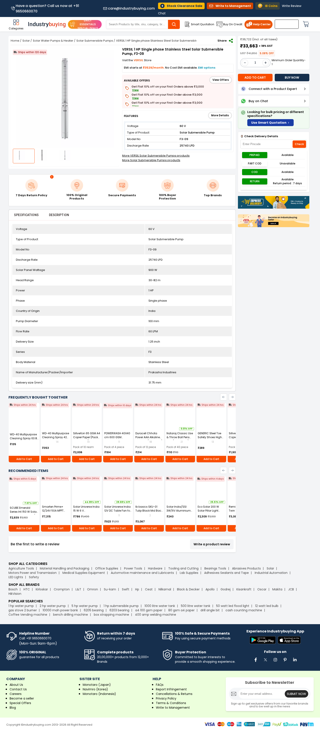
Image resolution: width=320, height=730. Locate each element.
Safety (34, 577)
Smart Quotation (202, 24)
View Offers (220, 80)
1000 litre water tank (160, 606)
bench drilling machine (70, 614)
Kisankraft (243, 589)
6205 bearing (94, 610)
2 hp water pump (53, 606)
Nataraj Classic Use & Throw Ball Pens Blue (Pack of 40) (180, 437)
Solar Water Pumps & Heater (53, 41)
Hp (137, 589)
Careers (16, 694)
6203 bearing (119, 610)
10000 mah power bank (60, 610)
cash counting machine (244, 610)
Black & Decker (188, 589)
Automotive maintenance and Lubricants (142, 573)
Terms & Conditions (171, 703)
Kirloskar (42, 589)
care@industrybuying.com (131, 8)
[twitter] (265, 662)
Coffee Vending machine (27, 614)
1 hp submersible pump (121, 606)
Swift (125, 589)
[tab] (26, 215)
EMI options (206, 67)
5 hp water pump (85, 606)
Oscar (261, 589)
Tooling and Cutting (183, 568)
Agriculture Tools (21, 568)
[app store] (289, 640)
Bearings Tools (215, 568)
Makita (277, 589)
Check (299, 144)
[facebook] (255, 662)
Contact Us (18, 689)
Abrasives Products (246, 568)
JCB (291, 589)
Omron (92, 589)
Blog (13, 707)
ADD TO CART (255, 77)
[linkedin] (294, 662)
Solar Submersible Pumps (94, 41)
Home (15, 41)
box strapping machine (111, 614)
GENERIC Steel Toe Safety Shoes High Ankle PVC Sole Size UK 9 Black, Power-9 (210, 439)
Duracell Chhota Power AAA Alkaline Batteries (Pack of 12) (148, 437)
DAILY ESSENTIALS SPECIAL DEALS (87, 24)
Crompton (62, 589)
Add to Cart (24, 459)
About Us (16, 685)
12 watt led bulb (266, 606)
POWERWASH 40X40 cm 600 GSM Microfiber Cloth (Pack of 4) (117, 439)
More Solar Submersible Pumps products (151, 160)
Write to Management (173, 707)
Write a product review (212, 544)
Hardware (155, 568)
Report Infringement (171, 689)
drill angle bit (210, 610)
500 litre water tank (195, 606)
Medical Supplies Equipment (83, 573)
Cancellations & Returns (174, 694)
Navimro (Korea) (95, 689)
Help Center (262, 24)
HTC (27, 589)
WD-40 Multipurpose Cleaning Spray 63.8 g (23, 438)
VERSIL (139, 60)
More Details (220, 115)
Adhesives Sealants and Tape (226, 573)
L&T (78, 589)
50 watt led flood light (232, 606)
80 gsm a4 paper (181, 610)
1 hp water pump (21, 606)
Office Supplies (106, 568)
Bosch (13, 589)
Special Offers (20, 703)
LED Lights (15, 577)
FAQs (159, 685)
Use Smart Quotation (268, 122)
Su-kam (110, 589)
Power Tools (133, 568)
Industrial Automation (271, 573)
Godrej (226, 589)
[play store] (263, 640)
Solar (26, 41)
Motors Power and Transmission (32, 573)
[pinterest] (285, 662)
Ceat (149, 589)
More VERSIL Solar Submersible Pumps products (156, 155)
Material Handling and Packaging (64, 568)
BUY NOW (292, 77)
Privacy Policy (166, 698)
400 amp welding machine (155, 614)
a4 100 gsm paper (148, 610)
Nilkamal (164, 589)
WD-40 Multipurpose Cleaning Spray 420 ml (55, 437)
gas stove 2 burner (22, 610)
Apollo (210, 589)
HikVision (14, 593)
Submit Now (296, 694)
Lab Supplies (189, 573)
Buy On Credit (232, 24)
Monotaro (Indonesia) (99, 694)
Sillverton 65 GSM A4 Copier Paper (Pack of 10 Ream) (86, 437)
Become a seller (22, 698)
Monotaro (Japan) (97, 685)
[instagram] (275, 662)
